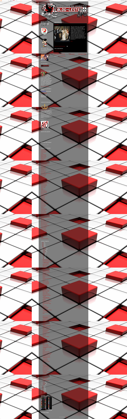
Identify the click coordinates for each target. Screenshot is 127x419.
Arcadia (42, 153)
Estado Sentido (43, 175)
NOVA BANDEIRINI (46, 330)
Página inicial (71, 54)
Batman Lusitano (43, 155)
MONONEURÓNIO (46, 307)
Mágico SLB (43, 197)
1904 (43, 304)
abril (43, 258)
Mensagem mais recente (59, 54)
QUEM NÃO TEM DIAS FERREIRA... (46, 372)
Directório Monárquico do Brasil (46, 173)
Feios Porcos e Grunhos (45, 180)
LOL (43, 363)
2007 (43, 392)
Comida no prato (43, 168)
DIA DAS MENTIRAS (46, 380)
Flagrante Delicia (43, 181)
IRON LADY (44, 349)
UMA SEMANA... (45, 339)
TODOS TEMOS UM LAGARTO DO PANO (46, 298)
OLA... (44, 286)
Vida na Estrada (43, 232)
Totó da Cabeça (43, 229)
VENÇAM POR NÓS (46, 270)
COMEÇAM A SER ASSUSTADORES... (46, 366)
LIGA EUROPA (45, 287)
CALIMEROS (45, 306)
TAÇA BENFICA (45, 331)
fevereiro (44, 383)
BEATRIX (56, 24)
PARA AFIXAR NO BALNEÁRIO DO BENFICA (47, 318)
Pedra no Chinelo (43, 211)
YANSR (42, 236)
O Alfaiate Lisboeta (44, 200)
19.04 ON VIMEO (45, 312)
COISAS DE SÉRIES (46, 336)
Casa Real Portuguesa (44, 162)
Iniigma (42, 188)
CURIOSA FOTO (45, 360)
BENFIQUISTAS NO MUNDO (47, 353)
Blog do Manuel (43, 161)
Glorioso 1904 (43, 187)
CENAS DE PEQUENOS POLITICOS (46, 357)
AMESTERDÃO (45, 265)
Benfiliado (42, 159)
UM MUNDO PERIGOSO (46, 327)
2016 (43, 242)
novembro (44, 249)
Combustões (43, 167)
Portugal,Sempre (43, 213)
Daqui (72, 41)
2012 (43, 386)
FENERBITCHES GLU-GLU (47, 278)
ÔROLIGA (44, 279)
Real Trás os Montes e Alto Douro (46, 217)
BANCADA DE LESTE (46, 259)
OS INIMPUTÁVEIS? (46, 373)
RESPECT (44, 299)
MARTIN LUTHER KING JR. (47, 367)
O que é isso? (43, 206)
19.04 (43, 313)
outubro (44, 250)
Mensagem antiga (82, 54)
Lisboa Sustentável (44, 191)
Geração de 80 (43, 186)
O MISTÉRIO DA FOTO (46, 355)
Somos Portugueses (44, 224)
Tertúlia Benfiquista (44, 226)
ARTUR (44, 277)
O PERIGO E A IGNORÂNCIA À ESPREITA (47, 310)
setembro (44, 251)
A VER (44, 376)
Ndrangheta (43, 198)
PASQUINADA (45, 273)
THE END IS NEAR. (46, 345)
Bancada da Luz (43, 154)
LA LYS (44, 343)
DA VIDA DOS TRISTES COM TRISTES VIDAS (47, 262)
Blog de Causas (43, 160)
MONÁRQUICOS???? (46, 319)
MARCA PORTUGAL (46, 291)
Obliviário (42, 207)
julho (43, 254)
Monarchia (42, 193)
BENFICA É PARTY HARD (47, 303)
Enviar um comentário (59, 50)
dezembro (44, 247)
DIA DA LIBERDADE (46, 282)
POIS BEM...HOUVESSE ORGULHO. (46, 326)
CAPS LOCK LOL (45, 377)
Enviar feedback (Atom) (62, 56)
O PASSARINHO (45, 359)
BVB (43, 340)
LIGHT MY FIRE (45, 308)
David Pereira (43, 172)
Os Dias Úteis (43, 210)
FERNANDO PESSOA (46, 290)
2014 (43, 245)
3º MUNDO (44, 364)
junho (44, 255)
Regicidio (42, 218)
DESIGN (44, 324)
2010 (43, 388)
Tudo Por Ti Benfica (44, 230)
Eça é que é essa (43, 178)
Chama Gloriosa (43, 166)
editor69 (47, 72)
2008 (43, 391)
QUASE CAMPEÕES (46, 264)
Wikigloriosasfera (43, 235)
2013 (43, 246)
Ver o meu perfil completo (45, 86)
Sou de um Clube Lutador (45, 225)
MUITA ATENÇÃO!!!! (46, 274)
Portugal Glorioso (43, 212)
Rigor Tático (43, 219)
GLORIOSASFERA (44, 185)
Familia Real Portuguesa (45, 179)
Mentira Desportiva (44, 192)
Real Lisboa (43, 216)
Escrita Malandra (43, 174)
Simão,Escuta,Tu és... (44, 223)
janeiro (44, 384)
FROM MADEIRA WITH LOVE (47, 260)
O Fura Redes (43, 204)
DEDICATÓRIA (45, 370)
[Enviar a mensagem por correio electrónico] (67, 46)
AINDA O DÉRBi (45, 292)
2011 (43, 387)
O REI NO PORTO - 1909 (47, 354)
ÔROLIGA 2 (44, 334)
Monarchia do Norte (44, 194)
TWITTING (44, 266)
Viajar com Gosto (43, 231)
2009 (43, 390)
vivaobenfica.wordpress (44, 238)
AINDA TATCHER (45, 344)
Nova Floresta (43, 199)
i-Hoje (42, 237)
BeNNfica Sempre (44, 156)
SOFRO (44, 350)
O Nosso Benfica (43, 205)
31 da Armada (43, 149)
